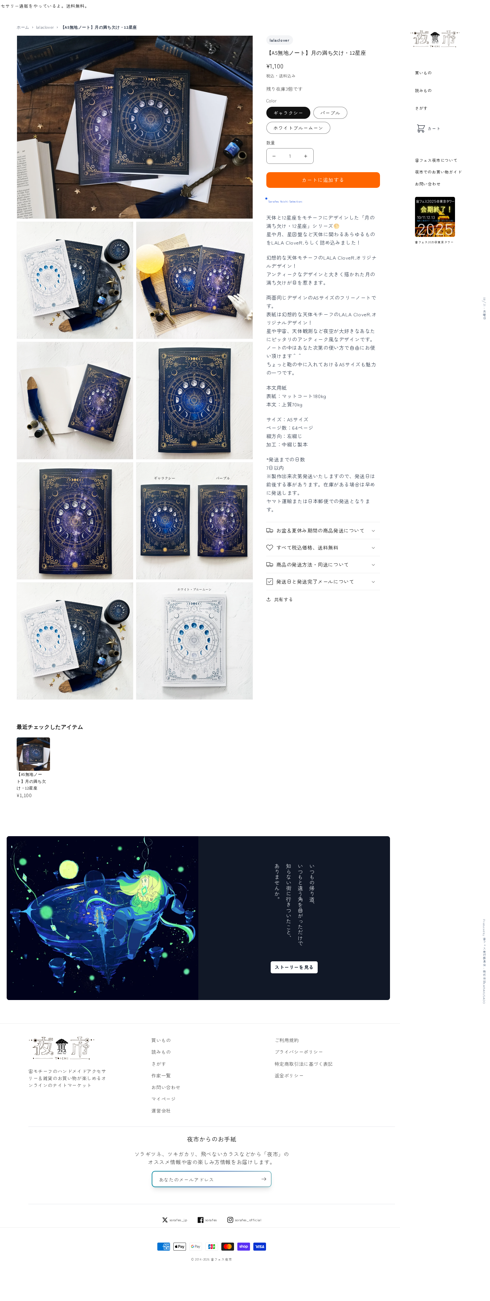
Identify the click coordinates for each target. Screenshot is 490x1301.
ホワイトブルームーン (298, 128)
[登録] (263, 1179)
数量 (270, 143)
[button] (323, 530)
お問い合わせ (428, 184)
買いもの (423, 72)
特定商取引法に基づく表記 (304, 1063)
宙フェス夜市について (436, 160)
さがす (421, 108)
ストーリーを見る (294, 967)
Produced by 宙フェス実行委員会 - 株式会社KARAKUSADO (484, 961)
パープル (330, 113)
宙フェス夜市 (221, 1259)
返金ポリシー (289, 1075)
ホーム (23, 27)
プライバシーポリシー (299, 1051)
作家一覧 (161, 1075)
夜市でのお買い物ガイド (438, 172)
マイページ (163, 1098)
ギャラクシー (288, 113)
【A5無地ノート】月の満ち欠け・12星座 (31, 781)
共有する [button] (283, 599)
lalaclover (45, 27)
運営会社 (161, 1110)
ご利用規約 (287, 1040)
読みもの (423, 90)
